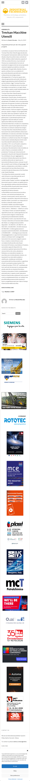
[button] (27, 750)
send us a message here (19, 741)
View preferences (15, 775)
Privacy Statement (12, 779)
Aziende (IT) (6, 29)
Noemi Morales (12, 40)
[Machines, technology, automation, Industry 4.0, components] (15, 11)
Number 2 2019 (9, 291)
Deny (15, 771)
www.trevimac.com (8, 287)
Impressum (19, 779)
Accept (15, 766)
